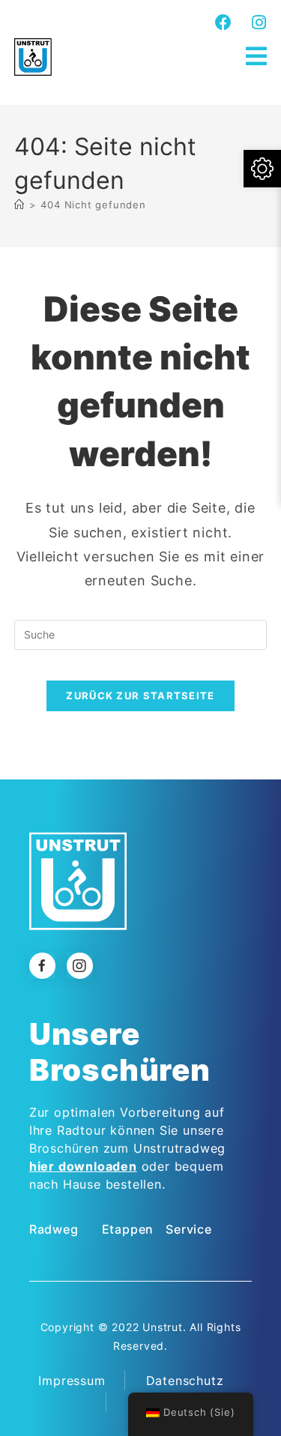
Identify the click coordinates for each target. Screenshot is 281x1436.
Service (189, 1229)
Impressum (71, 1380)
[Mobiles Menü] (257, 56)
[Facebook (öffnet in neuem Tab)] (224, 22)
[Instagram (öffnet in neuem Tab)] (257, 22)
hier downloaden (83, 1166)
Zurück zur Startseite (140, 696)
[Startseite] (19, 205)
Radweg (54, 1229)
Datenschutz (185, 1380)
